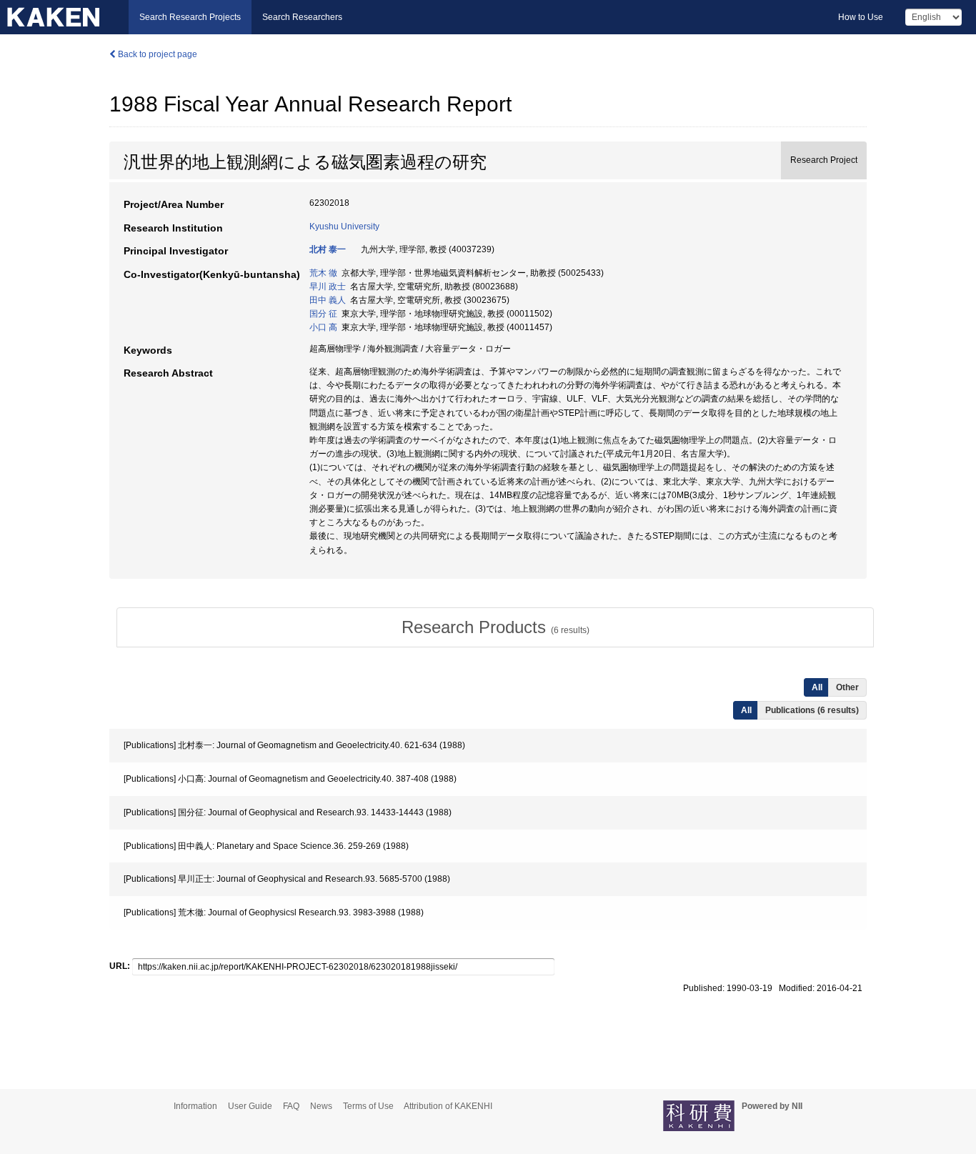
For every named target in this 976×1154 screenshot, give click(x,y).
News (321, 1106)
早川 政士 (327, 287)
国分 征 (323, 314)
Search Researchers (302, 17)
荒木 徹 (323, 273)
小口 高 (323, 327)
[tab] (495, 627)
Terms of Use (368, 1106)
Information (195, 1106)
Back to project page (156, 54)
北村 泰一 (327, 249)
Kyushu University (344, 227)
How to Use (860, 17)
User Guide (250, 1106)
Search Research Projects (190, 17)
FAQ (291, 1106)
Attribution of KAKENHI (448, 1106)
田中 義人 (327, 300)
